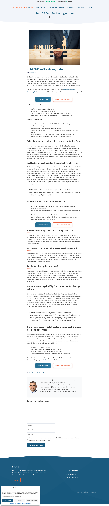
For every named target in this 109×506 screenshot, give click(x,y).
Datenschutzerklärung (21, 503)
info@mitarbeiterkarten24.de (72, 474)
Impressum (28, 503)
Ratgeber (70, 7)
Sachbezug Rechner (56, 7)
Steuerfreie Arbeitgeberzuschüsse (37, 373)
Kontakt (16, 480)
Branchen (80, 7)
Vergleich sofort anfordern (62, 99)
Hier (46, 360)
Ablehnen (19, 500)
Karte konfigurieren (43, 99)
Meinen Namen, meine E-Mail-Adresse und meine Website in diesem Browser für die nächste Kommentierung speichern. (54, 439)
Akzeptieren (8, 500)
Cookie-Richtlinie (13, 503)
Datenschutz (84, 492)
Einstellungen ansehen (32, 500)
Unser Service (41, 7)
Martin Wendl (55, 17)
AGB (78, 492)
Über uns (92, 7)
